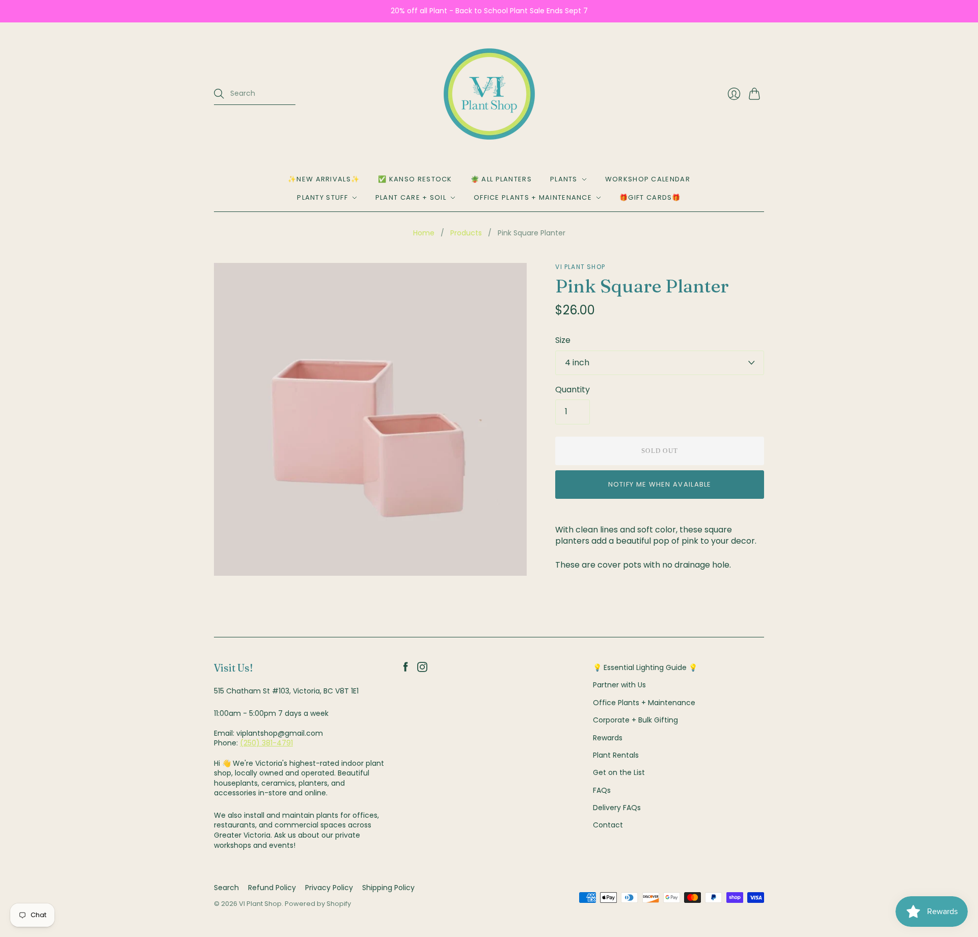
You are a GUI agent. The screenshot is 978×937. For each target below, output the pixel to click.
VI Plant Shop (580, 266)
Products (466, 233)
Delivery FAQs (617, 807)
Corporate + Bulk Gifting (635, 720)
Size (562, 340)
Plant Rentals (616, 755)
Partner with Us (619, 685)
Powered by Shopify (318, 903)
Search (226, 887)
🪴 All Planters (501, 179)
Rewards (607, 738)
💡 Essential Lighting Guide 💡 (645, 667)
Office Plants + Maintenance (533, 197)
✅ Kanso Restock (415, 179)
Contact (608, 825)
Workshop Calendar (647, 179)
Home (423, 233)
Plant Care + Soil (410, 197)
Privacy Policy (329, 887)
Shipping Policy (388, 887)
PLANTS (564, 179)
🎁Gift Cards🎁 (650, 197)
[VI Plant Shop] (489, 94)
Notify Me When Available (660, 484)
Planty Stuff (322, 197)
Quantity (572, 389)
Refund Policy (272, 887)
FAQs (602, 790)
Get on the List (619, 772)
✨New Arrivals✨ (324, 179)
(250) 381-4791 (266, 743)
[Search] (219, 94)
